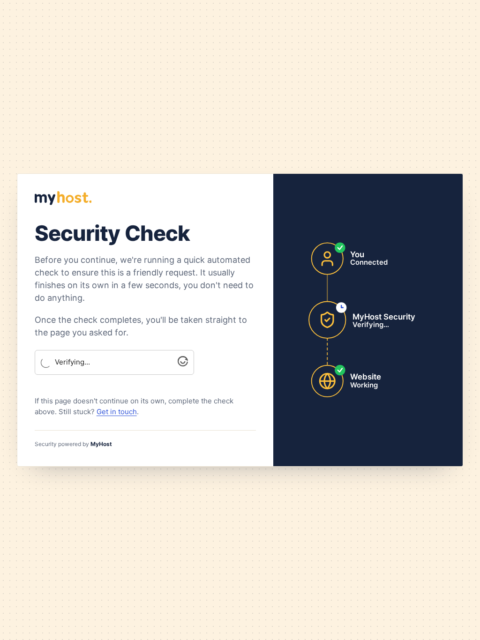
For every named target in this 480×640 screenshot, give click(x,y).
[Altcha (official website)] (183, 363)
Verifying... (72, 362)
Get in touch (117, 411)
